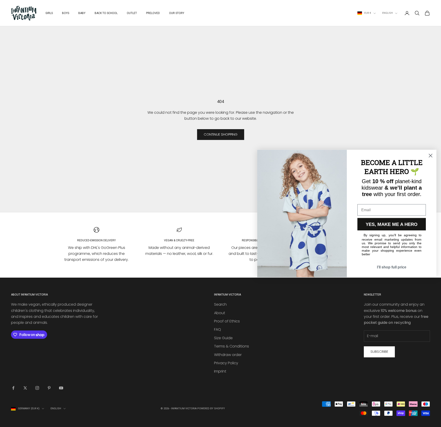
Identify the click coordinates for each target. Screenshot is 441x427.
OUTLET (132, 13)
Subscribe (379, 351)
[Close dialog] (431, 156)
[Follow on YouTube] (61, 388)
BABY (81, 13)
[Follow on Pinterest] (49, 388)
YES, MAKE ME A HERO (392, 224)
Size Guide (223, 338)
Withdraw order (228, 354)
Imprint (220, 371)
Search (220, 304)
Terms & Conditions (231, 346)
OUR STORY (176, 13)
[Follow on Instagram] (37, 388)
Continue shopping (220, 134)
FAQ (217, 329)
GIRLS (49, 13)
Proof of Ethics (227, 321)
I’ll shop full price (391, 267)
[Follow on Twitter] (25, 388)
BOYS (65, 13)
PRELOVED (153, 13)
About (219, 313)
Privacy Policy (226, 363)
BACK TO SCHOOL (106, 13)
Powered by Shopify (211, 408)
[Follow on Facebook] (13, 388)
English (387, 12)
